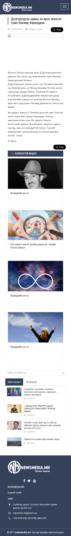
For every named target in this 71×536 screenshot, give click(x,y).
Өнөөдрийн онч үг (20, 193)
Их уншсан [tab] (31, 382)
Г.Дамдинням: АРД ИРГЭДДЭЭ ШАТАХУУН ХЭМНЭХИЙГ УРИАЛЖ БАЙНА (39, 409)
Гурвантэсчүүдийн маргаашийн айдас (42, 439)
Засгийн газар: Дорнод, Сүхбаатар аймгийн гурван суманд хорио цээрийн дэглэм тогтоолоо (42, 425)
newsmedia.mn (23, 532)
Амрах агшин (36, 29)
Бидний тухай (14, 492)
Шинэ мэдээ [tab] (14, 382)
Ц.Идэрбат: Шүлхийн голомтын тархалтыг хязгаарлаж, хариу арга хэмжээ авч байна (40, 392)
